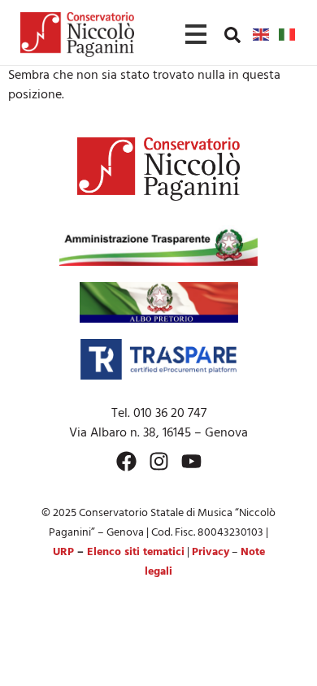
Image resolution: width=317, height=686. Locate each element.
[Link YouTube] (191, 461)
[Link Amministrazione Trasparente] (158, 245)
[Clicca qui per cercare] (232, 35)
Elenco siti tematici (136, 552)
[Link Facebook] (126, 461)
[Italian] (288, 34)
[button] (232, 34)
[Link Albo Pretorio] (159, 302)
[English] (262, 34)
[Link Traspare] (158, 359)
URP (63, 552)
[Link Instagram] (159, 461)
